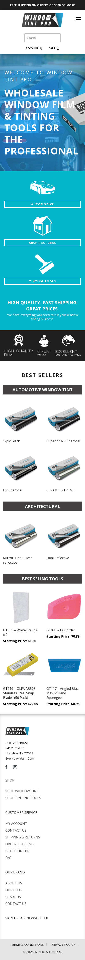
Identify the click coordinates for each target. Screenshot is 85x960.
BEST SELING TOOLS (42, 578)
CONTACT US (15, 830)
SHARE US (13, 897)
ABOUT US (13, 883)
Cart (52, 48)
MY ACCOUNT (16, 823)
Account (32, 48)
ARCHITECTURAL (42, 243)
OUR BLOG (13, 890)
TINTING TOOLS (42, 281)
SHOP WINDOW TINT (22, 791)
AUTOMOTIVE (42, 204)
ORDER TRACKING (19, 844)
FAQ (8, 857)
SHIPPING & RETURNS (22, 837)
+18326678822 (16, 743)
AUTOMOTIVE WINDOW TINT (43, 389)
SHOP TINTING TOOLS (23, 798)
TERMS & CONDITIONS (27, 944)
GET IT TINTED (17, 851)
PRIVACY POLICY (63, 944)
